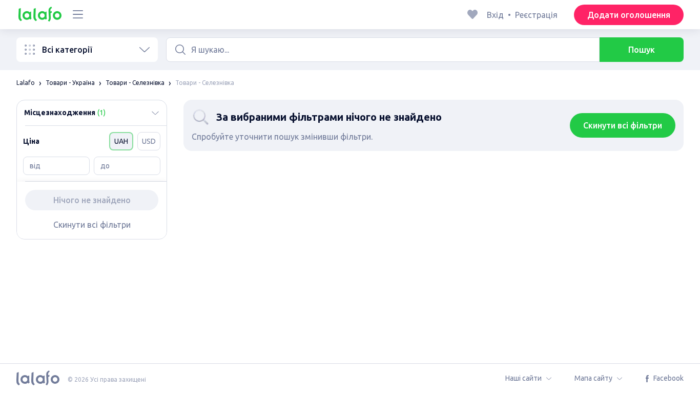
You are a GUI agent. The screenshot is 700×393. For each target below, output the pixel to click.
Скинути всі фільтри (92, 224)
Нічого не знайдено (92, 200)
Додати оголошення (628, 14)
